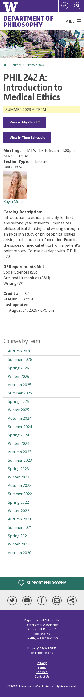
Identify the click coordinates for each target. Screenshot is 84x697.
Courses (15, 65)
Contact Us (42, 676)
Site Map (42, 672)
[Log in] (65, 6)
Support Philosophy (46, 583)
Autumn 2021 (19, 519)
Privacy (42, 663)
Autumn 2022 (19, 485)
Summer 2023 (35, 65)
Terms (42, 668)
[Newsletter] (57, 600)
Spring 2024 (18, 435)
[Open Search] (77, 6)
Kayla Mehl (13, 201)
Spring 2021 (18, 535)
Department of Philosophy (29, 21)
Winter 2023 (18, 477)
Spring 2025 (18, 401)
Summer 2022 (20, 493)
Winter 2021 (18, 544)
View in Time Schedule (27, 137)
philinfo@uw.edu (42, 653)
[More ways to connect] (72, 600)
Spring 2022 (18, 502)
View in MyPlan (22, 122)
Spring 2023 (18, 468)
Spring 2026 (18, 368)
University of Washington (34, 686)
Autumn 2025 (19, 384)
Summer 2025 (20, 393)
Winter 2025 (18, 409)
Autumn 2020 (19, 552)
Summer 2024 (20, 426)
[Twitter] (13, 600)
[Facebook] (43, 600)
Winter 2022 (18, 510)
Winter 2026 (18, 376)
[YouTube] (28, 600)
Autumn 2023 (19, 451)
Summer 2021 (20, 527)
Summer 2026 (20, 359)
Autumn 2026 (19, 351)
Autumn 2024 (19, 418)
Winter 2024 (18, 443)
